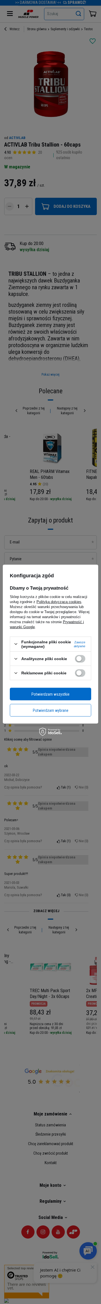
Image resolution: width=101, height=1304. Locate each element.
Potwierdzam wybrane (50, 710)
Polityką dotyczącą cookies (58, 601)
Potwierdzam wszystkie (50, 694)
